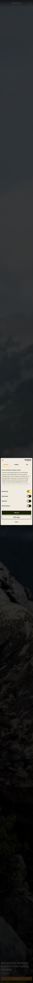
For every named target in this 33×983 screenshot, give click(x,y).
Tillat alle (16, 512)
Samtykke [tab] (6, 464)
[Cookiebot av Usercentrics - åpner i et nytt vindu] (24, 460)
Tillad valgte (16, 517)
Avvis (16, 521)
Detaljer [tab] (16, 464)
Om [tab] (27, 464)
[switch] (29, 496)
